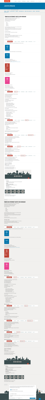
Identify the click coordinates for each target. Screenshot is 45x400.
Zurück (6, 199)
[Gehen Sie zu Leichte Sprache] (39, 1)
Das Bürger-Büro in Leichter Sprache (15, 247)
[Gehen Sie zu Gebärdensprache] (38, 1)
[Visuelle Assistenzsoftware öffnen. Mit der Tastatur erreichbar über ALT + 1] (40, 1)
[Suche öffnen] (37, 1)
